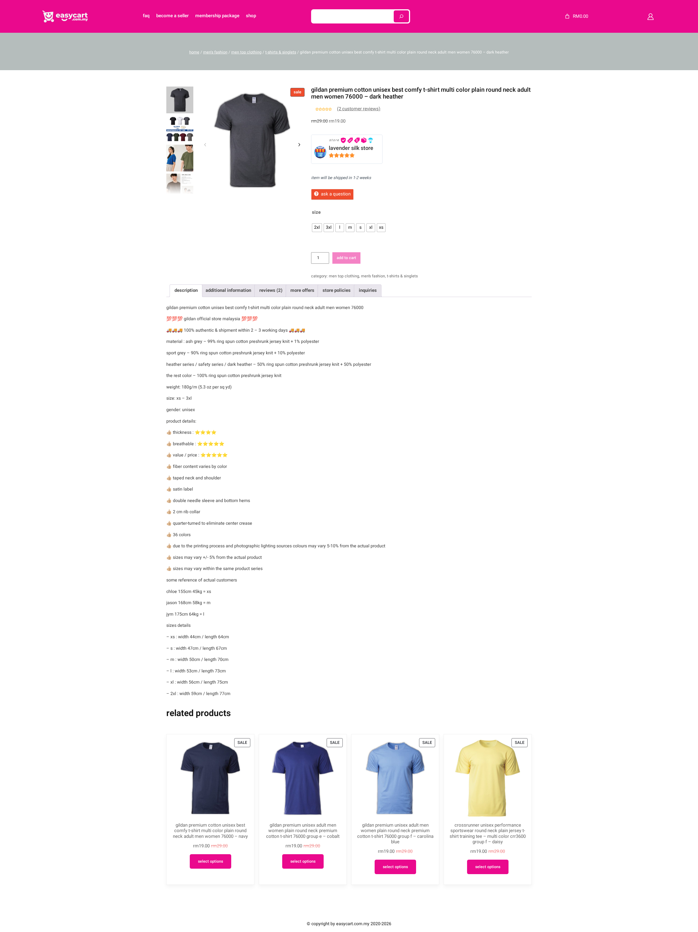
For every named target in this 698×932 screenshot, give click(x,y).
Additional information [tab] (228, 290)
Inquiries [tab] (368, 290)
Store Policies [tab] (337, 290)
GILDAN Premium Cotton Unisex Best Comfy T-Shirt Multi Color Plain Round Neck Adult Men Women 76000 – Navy (210, 831)
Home (194, 52)
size (316, 212)
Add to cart (346, 258)
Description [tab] (186, 290)
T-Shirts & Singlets (280, 52)
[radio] (317, 228)
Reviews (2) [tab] (270, 290)
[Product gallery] (252, 140)
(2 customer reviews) (358, 108)
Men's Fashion (215, 52)
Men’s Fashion (373, 276)
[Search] (401, 16)
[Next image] (299, 144)
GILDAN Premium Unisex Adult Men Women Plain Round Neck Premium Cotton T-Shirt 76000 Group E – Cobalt (302, 831)
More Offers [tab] (302, 290)
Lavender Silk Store (351, 148)
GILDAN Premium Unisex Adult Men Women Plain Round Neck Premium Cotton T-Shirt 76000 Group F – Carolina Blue (395, 834)
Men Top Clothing (246, 52)
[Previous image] (205, 144)
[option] (179, 129)
